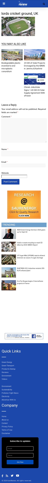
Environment (6, 376)
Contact (5, 423)
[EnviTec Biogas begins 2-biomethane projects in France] (8, 281)
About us (5, 420)
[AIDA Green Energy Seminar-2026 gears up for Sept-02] (8, 230)
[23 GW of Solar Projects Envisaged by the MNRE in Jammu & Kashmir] (34, 51)
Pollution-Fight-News (10, 393)
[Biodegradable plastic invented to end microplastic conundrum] (12, 51)
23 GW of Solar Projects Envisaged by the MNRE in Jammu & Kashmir (34, 66)
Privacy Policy (7, 427)
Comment (6, 117)
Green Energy (7, 362)
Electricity (5, 396)
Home (4, 416)
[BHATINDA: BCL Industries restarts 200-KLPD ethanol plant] (8, 268)
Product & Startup (8, 369)
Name (4, 149)
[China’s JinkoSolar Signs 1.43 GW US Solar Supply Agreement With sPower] (34, 75)
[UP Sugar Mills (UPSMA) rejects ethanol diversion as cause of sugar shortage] (8, 256)
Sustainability (7, 390)
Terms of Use (7, 430)
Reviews (5, 372)
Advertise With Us (9, 400)
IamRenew (12, 481)
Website (5, 173)
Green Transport (8, 366)
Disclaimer (6, 433)
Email (4, 162)
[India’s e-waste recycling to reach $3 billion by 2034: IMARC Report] (8, 243)
